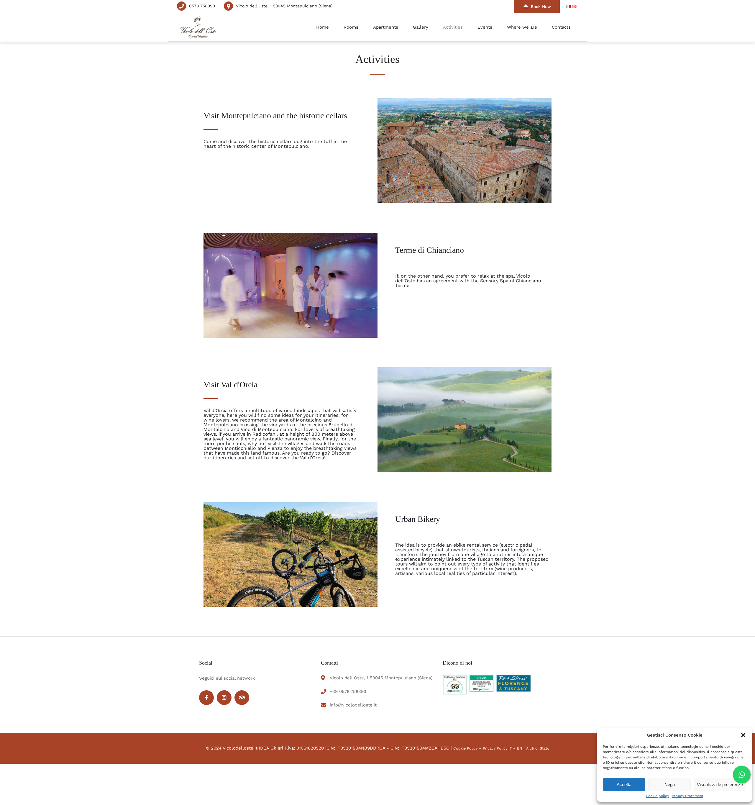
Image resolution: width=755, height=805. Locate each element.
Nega (669, 784)
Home (322, 27)
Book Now (541, 6)
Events (484, 27)
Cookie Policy (465, 748)
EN (519, 748)
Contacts (561, 27)
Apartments (385, 27)
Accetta (624, 784)
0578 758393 (202, 6)
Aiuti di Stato (537, 748)
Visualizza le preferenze (720, 784)
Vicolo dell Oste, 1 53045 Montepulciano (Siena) (284, 6)
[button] (743, 735)
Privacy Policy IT (498, 748)
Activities (453, 27)
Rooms (351, 27)
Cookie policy (657, 796)
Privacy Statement (687, 796)
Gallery (420, 27)
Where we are (522, 27)
